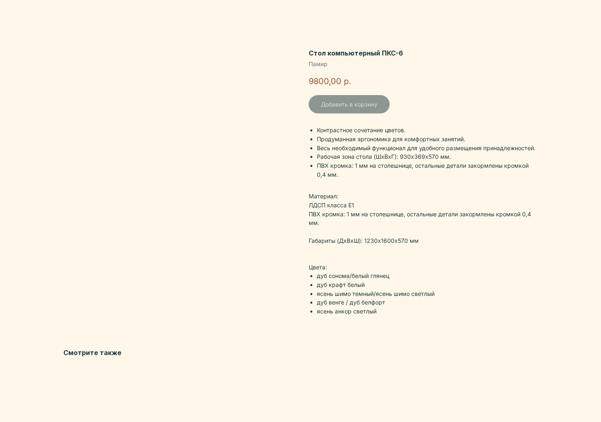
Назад (24, 12)
